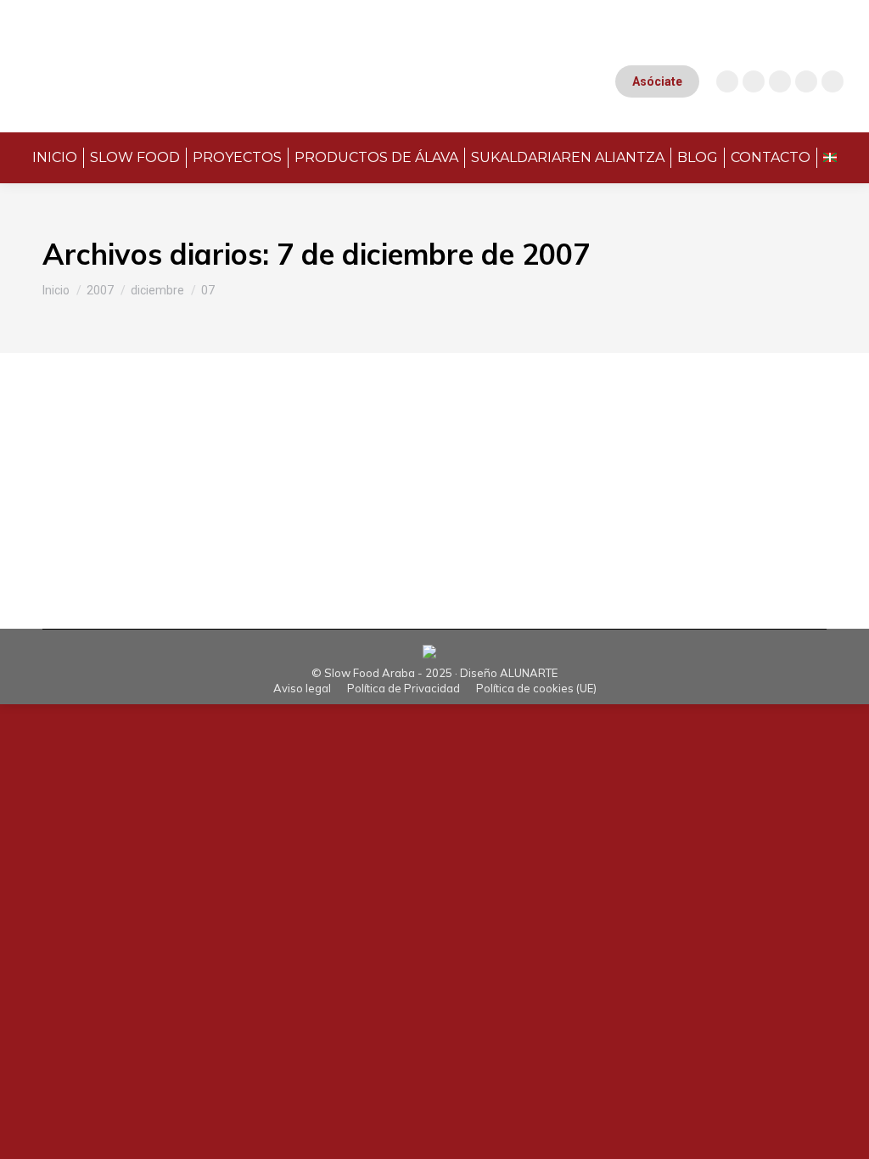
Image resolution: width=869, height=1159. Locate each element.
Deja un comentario (421, 471)
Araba (80, 471)
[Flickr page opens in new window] (832, 81)
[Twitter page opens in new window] (806, 81)
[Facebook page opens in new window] (780, 81)
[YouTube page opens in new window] (754, 81)
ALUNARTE (529, 673)
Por (165, 471)
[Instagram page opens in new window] (727, 81)
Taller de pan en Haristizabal (192, 442)
